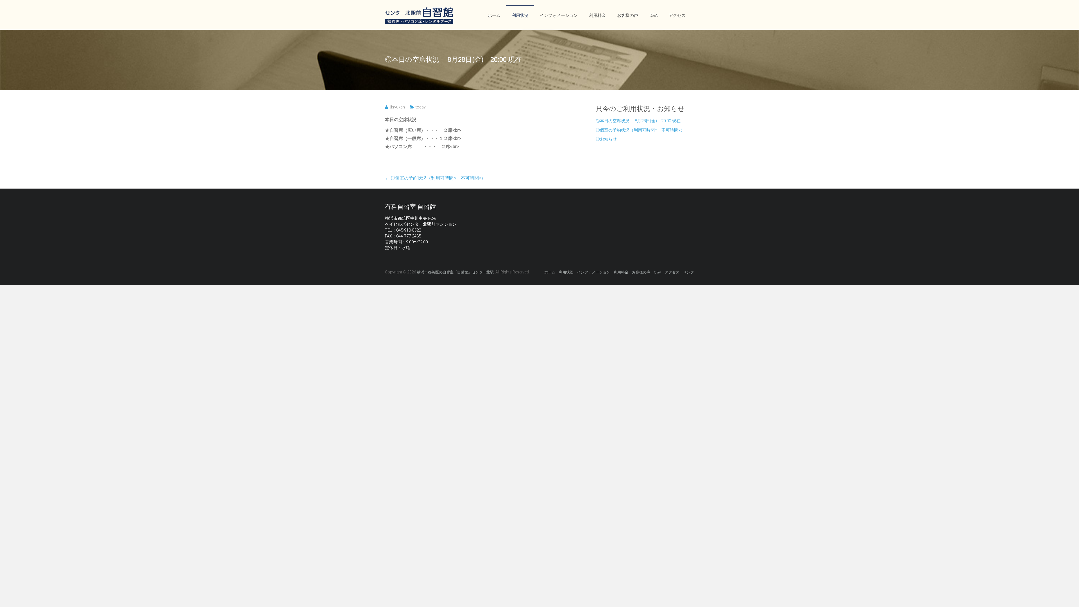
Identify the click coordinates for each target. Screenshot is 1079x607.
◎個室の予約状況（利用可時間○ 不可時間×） (435, 178)
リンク (688, 272)
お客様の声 (627, 15)
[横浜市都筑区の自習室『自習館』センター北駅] (419, 10)
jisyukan (397, 107)
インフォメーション (559, 15)
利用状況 (520, 15)
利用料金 (597, 15)
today (421, 107)
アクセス (677, 15)
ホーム (494, 15)
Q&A (653, 15)
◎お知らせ (606, 139)
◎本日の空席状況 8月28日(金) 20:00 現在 (638, 120)
